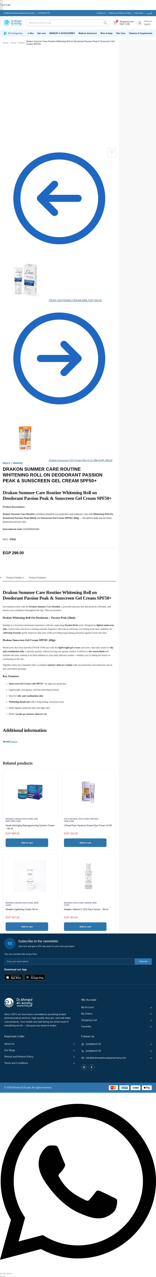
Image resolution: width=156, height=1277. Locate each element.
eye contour (70, 819)
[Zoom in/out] (1, 1273)
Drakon (17, 463)
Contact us (101, 13)
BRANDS (10, 819)
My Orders (86, 1013)
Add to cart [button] (27, 842)
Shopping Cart (89, 1020)
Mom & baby (106, 33)
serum (88, 903)
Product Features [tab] (37, 577)
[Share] (7, 1273)
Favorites (86, 1026)
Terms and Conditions (16, 1063)
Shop (13, 42)
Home (6, 42)
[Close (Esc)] (10, 1273)
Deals (21, 42)
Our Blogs (9, 1050)
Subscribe (143, 961)
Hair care (41, 33)
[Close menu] (1, 2)
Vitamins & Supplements (140, 33)
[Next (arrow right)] (4, 1276)
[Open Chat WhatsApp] (78, 1270)
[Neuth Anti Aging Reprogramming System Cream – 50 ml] (30, 792)
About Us (9, 1044)
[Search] (105, 23)
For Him (30, 33)
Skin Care (120, 33)
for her (94, 819)
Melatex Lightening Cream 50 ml (22, 909)
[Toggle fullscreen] (4, 1273)
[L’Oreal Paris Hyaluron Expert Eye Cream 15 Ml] (88, 792)
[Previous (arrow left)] (1, 1276)
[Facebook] (92, 1067)
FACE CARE (27, 819)
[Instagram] (84, 1067)
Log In (147, 24)
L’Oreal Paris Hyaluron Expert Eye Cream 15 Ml (88, 825)
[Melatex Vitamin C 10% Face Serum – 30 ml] (88, 876)
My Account (87, 1007)
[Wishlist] (112, 152)
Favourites (139, 13)
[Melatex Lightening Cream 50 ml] (30, 876)
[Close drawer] (1, 8)
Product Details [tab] (14, 577)
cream (18, 819)
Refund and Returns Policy (120, 13)
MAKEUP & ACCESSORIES (62, 33)
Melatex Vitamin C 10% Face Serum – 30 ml (86, 909)
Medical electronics (88, 33)
